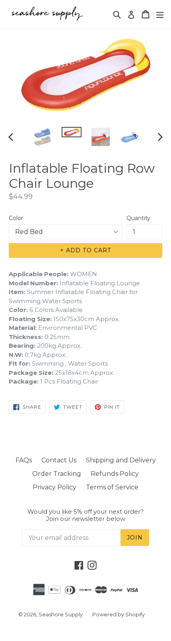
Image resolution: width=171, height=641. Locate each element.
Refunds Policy (115, 473)
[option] (42, 137)
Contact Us (58, 460)
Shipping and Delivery (121, 460)
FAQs (24, 460)
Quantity (138, 218)
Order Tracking (56, 473)
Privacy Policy (54, 487)
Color (16, 218)
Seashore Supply (61, 614)
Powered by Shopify (118, 614)
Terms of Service (112, 487)
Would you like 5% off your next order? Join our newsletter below (85, 515)
